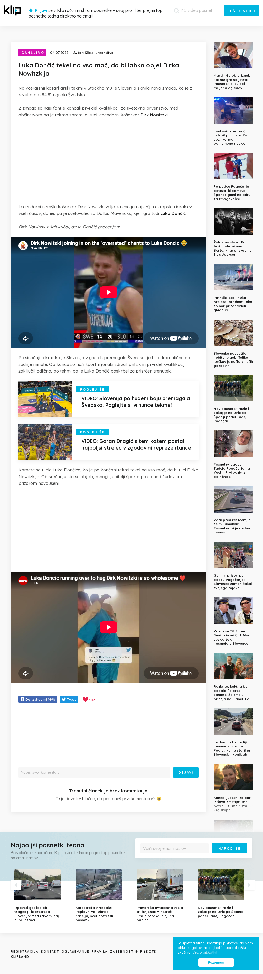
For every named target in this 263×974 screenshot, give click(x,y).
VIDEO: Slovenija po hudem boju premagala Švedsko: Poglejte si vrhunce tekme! (135, 401)
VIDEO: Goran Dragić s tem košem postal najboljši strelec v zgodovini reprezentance (136, 444)
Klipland (20, 957)
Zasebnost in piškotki (134, 951)
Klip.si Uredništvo (99, 52)
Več (242, 857)
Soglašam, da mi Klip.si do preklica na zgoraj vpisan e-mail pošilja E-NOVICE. (194, 857)
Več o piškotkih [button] (205, 952)
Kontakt (50, 951)
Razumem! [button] (216, 962)
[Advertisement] (108, 161)
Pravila (100, 951)
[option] (41, 895)
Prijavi (41, 10)
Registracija (25, 951)
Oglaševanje (75, 951)
